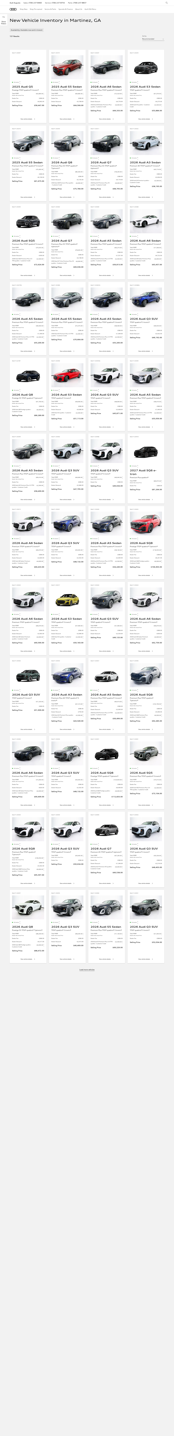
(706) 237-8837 (79, 3)
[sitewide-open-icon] (167, 3)
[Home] (13, 9)
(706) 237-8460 (35, 3)
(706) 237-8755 (58, 3)
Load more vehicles (87, 970)
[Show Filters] (3, 17)
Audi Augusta (15, 3)
